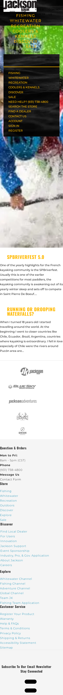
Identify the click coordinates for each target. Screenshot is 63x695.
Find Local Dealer (13, 531)
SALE (31, 46)
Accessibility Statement (18, 642)
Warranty (7, 618)
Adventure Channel (15, 588)
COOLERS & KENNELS (24, 87)
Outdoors (7, 505)
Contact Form (10, 479)
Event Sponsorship (15, 550)
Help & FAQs (9, 623)
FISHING (14, 73)
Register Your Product (17, 614)
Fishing (6, 491)
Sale (3, 520)
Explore (6, 515)
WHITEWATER (18, 77)
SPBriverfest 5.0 (25, 256)
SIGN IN (13, 126)
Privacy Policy (10, 633)
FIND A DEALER (19, 111)
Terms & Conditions (15, 628)
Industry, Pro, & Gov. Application (24, 555)
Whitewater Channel (16, 579)
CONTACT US (17, 116)
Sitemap (6, 647)
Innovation (8, 541)
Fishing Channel (12, 583)
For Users (7, 536)
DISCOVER (25, 41)
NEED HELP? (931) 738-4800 (14, 12)
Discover (6, 510)
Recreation (8, 500)
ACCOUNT (15, 121)
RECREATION (25, 26)
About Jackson (11, 560)
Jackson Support (13, 546)
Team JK (6, 598)
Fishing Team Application (19, 603)
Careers (6, 565)
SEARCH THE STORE (22, 106)
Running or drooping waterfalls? (31, 311)
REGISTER (15, 130)
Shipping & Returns (15, 638)
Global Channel (12, 593)
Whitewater (9, 496)
